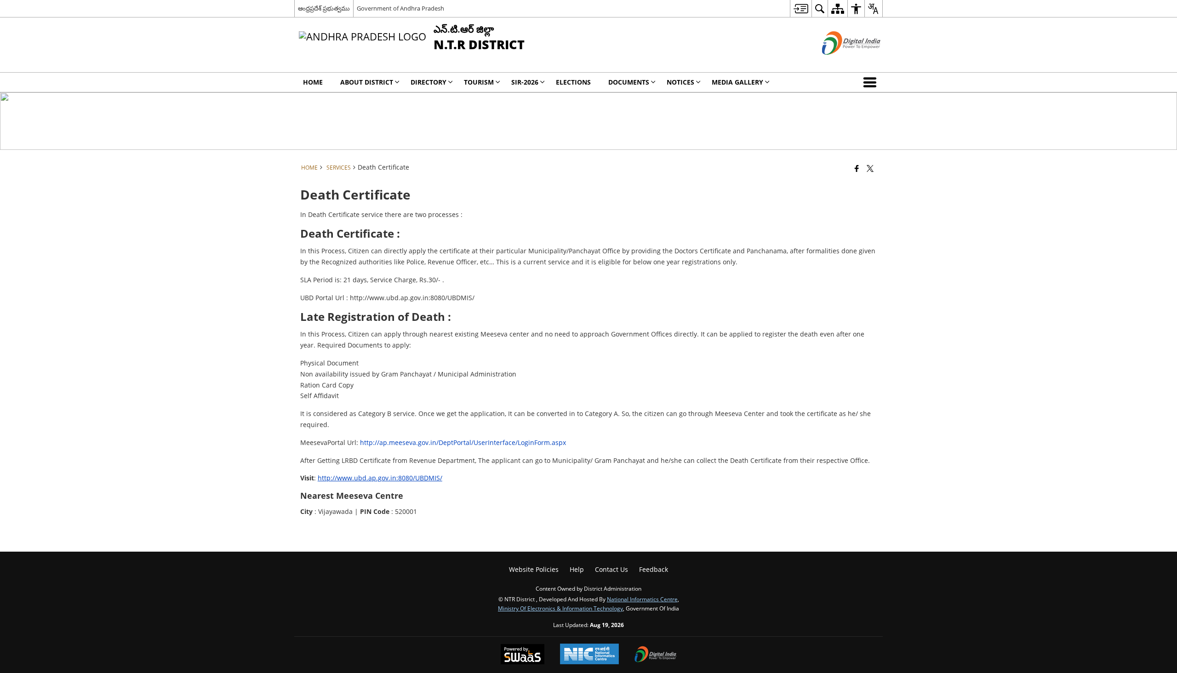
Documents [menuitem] (628, 82)
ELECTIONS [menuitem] (573, 82)
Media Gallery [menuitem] (737, 82)
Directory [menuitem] (428, 82)
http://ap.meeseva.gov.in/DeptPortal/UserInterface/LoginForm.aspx (463, 442)
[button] (872, 82)
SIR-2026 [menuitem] (524, 82)
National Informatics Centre (642, 599)
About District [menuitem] (366, 82)
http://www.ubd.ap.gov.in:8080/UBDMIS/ (380, 477)
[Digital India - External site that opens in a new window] (840, 62)
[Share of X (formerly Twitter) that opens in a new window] (870, 168)
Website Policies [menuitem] (534, 569)
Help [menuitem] (577, 569)
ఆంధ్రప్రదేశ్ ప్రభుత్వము (324, 8)
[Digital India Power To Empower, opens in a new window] (656, 655)
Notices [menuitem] (680, 82)
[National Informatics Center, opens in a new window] (589, 655)
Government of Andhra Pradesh (400, 8)
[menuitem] (800, 8)
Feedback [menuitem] (653, 569)
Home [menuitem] (313, 82)
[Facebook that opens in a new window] (857, 168)
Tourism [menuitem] (479, 82)
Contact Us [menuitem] (611, 569)
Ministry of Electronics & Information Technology (560, 608)
